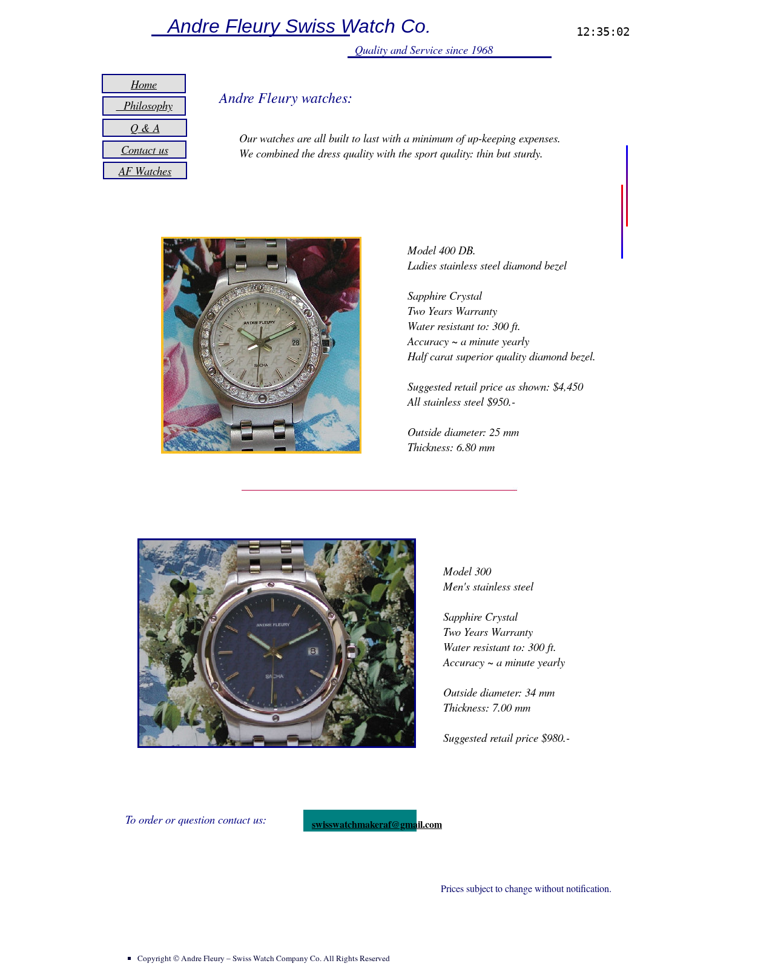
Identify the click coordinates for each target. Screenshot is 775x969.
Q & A (145, 127)
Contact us (144, 149)
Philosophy (144, 105)
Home (144, 83)
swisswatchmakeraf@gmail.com (377, 824)
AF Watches (145, 170)
